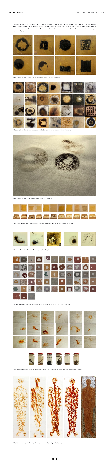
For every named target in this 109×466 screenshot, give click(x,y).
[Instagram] (52, 459)
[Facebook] (56, 459)
